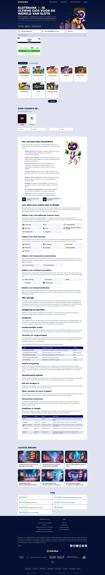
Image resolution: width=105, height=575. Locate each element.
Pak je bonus (29, 50)
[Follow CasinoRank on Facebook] (71, 546)
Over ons (64, 522)
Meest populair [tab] (23, 63)
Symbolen (44, 525)
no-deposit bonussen (45, 165)
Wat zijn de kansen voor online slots (44, 527)
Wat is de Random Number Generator (44, 531)
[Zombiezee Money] (52, 90)
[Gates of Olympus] (24, 74)
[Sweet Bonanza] (52, 74)
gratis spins (36, 165)
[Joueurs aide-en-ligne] (36, 557)
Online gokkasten (53, 2)
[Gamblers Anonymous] (84, 557)
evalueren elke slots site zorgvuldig (32, 144)
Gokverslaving (62, 573)
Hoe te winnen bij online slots (44, 529)
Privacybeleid (64, 525)
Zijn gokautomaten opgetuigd (45, 522)
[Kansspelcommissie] (21, 557)
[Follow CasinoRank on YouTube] (80, 546)
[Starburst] (66, 74)
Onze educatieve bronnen (33, 209)
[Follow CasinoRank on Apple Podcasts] (86, 546)
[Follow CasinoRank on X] (77, 546)
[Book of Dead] (80, 74)
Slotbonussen (64, 2)
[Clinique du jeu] (73, 557)
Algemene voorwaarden (31, 573)
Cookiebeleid (47, 573)
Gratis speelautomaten (75, 2)
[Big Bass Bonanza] (38, 74)
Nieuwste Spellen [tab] (34, 63)
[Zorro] (38, 90)
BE (19, 545)
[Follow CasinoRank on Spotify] (83, 546)
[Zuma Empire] (24, 90)
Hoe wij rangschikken (64, 529)
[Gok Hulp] (56, 557)
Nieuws (85, 2)
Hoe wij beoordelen (64, 527)
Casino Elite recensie (29, 52)
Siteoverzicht (76, 573)
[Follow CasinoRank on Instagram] (74, 546)
